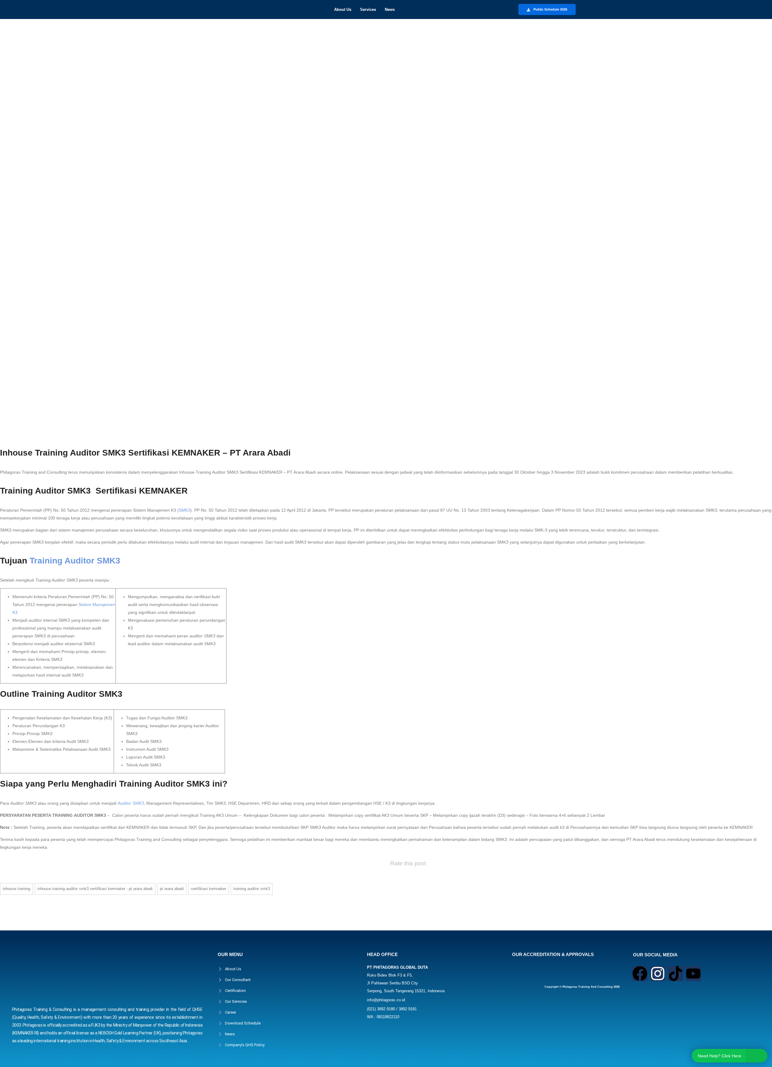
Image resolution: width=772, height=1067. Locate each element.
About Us (342, 9)
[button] (344, 9)
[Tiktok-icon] (675, 973)
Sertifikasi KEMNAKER (208, 888)
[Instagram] (657, 973)
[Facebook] (639, 973)
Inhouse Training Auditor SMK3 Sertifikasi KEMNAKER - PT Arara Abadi (95, 888)
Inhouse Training (16, 888)
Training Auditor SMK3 (75, 560)
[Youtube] (693, 973)
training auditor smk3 (251, 888)
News (390, 9)
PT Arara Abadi (172, 888)
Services (368, 9)
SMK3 (184, 510)
